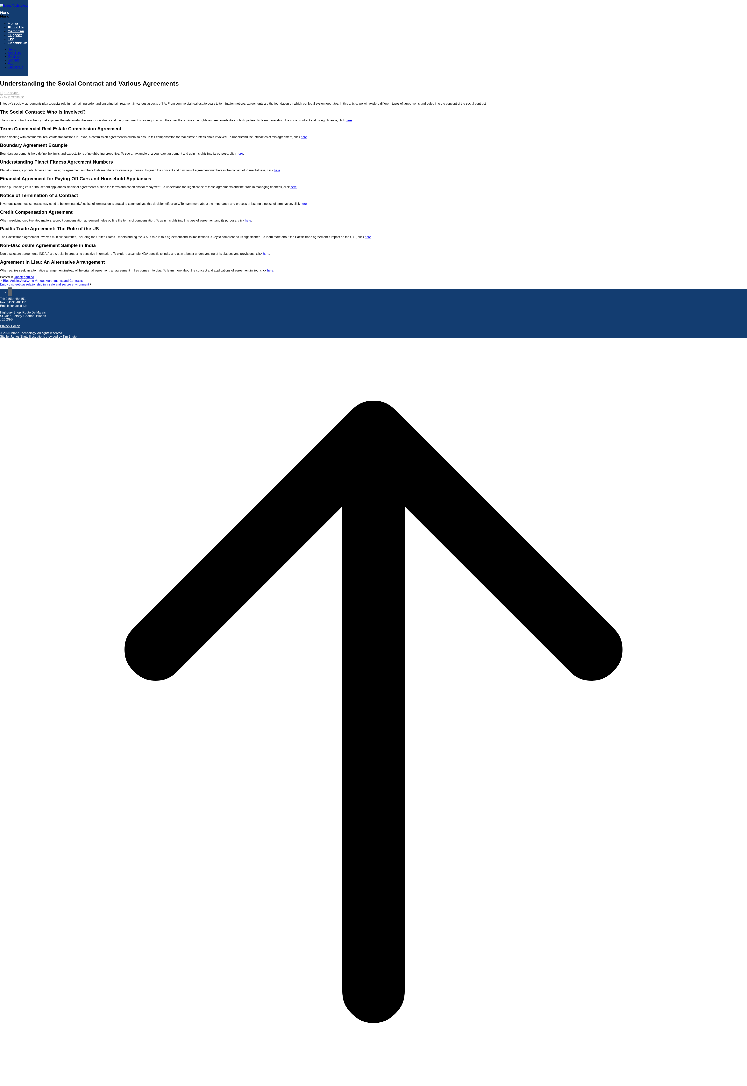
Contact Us (17, 43)
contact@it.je (18, 305)
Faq (11, 39)
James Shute (19, 336)
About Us (16, 27)
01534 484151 (16, 298)
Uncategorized (24, 277)
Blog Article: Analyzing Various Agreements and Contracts (43, 280)
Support (15, 35)
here (349, 120)
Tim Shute (70, 336)
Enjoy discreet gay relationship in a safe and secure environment (44, 284)
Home (13, 23)
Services (16, 31)
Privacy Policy (10, 326)
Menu (4, 12)
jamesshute (16, 97)
